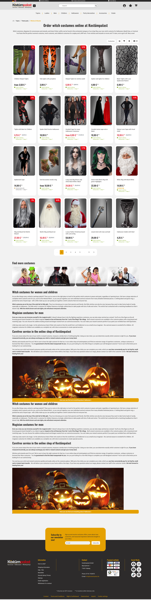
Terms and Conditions (57, 596)
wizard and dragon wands (53, 321)
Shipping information (44, 567)
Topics (18, 21)
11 (89, 252)
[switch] (115, 575)
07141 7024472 (90, 574)
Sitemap (40, 578)
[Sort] (129, 41)
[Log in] (124, 6)
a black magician (39, 319)
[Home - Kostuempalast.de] (19, 562)
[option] (24, 60)
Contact (45, 596)
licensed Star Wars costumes (21, 344)
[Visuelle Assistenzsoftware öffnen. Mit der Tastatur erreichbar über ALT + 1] (33, 5)
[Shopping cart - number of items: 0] (136, 6)
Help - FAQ (41, 570)
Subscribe (96, 543)
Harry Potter (50, 325)
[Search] (96, 5)
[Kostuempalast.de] (22, 5)
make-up (41, 301)
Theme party (24, 21)
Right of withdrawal (73, 596)
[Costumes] (111, 41)
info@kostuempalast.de (92, 576)
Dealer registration (43, 580)
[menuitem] (13, 1)
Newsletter (41, 572)
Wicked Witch (47, 298)
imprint (93, 596)
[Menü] (118, 571)
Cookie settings (103, 596)
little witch (34, 306)
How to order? (42, 564)
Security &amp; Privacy (44, 575)
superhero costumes (113, 341)
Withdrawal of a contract (45, 583)
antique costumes (126, 341)
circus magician (98, 325)
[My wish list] (130, 6)
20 (136, 41)
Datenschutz (85, 596)
